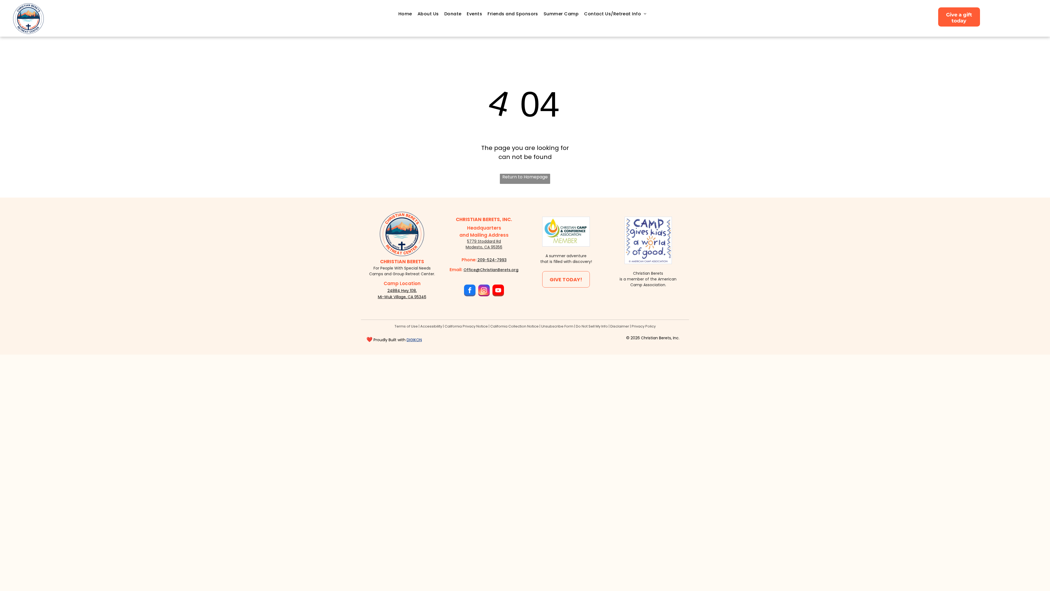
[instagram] (484, 291)
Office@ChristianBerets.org (490, 270)
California (499, 326)
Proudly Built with (390, 340)
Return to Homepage (525, 177)
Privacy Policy (644, 326)
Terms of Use (406, 326)
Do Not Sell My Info (592, 326)
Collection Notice (523, 326)
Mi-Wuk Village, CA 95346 (402, 297)
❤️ (369, 339)
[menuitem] (405, 14)
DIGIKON (414, 340)
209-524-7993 (492, 260)
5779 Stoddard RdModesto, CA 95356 (484, 244)
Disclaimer (619, 326)
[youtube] (498, 291)
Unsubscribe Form (557, 326)
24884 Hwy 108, (402, 290)
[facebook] (470, 291)
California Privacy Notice (466, 326)
